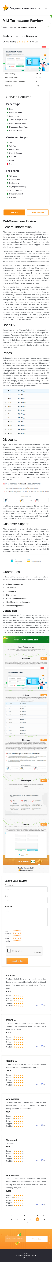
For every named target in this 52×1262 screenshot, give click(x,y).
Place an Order (38, 212)
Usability (7, 941)
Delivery (7, 936)
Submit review (17, 961)
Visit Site (14, 212)
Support (7, 938)
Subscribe (36, 1239)
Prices (6, 931)
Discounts (8, 933)
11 (44, 1219)
